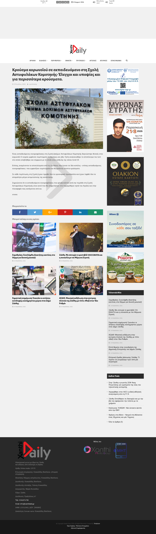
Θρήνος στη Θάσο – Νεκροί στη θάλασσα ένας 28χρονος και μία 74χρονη (125, 416)
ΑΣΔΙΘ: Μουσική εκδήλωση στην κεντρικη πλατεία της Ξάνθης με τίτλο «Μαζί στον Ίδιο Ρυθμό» (78, 301)
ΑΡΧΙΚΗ (33, 61)
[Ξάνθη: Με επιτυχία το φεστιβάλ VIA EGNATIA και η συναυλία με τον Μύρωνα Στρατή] (81, 238)
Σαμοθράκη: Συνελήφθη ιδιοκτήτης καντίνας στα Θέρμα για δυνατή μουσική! (125, 301)
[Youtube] (65, 2)
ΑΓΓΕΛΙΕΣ (93, 61)
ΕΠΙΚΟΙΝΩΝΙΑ (116, 61)
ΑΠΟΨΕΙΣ (103, 61)
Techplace (97, 523)
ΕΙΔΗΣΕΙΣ (42, 61)
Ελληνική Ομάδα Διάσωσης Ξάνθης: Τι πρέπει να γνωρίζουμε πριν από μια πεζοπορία (124, 359)
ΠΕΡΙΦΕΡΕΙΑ (55, 61)
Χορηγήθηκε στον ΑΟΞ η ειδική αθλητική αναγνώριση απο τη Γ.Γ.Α (125, 393)
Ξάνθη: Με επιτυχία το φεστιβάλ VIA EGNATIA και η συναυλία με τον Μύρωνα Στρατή (125, 312)
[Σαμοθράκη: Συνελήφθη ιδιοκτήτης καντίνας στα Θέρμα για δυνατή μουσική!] (34, 238)
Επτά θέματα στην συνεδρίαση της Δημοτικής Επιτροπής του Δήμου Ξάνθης (125, 348)
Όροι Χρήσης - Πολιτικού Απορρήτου (78, 526)
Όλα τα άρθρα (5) (116, 422)
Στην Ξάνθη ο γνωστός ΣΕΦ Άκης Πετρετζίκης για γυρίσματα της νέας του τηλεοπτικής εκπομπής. (125, 384)
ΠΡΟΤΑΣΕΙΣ (80, 61)
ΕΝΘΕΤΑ (68, 61)
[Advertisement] (78, 23)
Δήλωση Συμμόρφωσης (78, 528)
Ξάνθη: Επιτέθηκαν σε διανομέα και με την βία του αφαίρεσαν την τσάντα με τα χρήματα (126, 401)
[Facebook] (57, 2)
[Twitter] (60, 2)
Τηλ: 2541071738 (22, 500)
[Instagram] (63, 2)
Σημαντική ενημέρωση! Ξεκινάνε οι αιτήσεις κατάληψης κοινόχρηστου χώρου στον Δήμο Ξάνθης (31, 301)
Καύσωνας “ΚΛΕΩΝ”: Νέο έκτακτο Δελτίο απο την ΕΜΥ (125, 409)
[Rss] (68, 2)
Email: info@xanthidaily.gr (24, 504)
